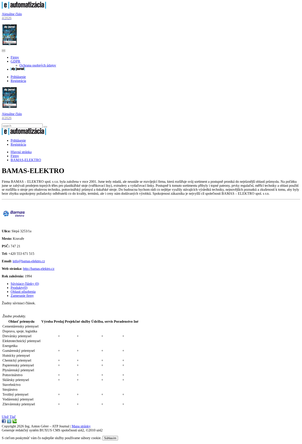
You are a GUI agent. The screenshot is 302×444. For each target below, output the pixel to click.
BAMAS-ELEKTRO (26, 160)
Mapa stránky (81, 426)
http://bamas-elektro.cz (38, 269)
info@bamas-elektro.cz (29, 261)
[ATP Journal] (18, 69)
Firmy (15, 57)
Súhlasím (110, 438)
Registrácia (18, 81)
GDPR (15, 61)
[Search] (45, 127)
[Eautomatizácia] (24, 7)
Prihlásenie (18, 77)
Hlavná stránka (21, 152)
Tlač (13, 417)
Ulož (5, 417)
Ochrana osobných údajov (37, 65)
